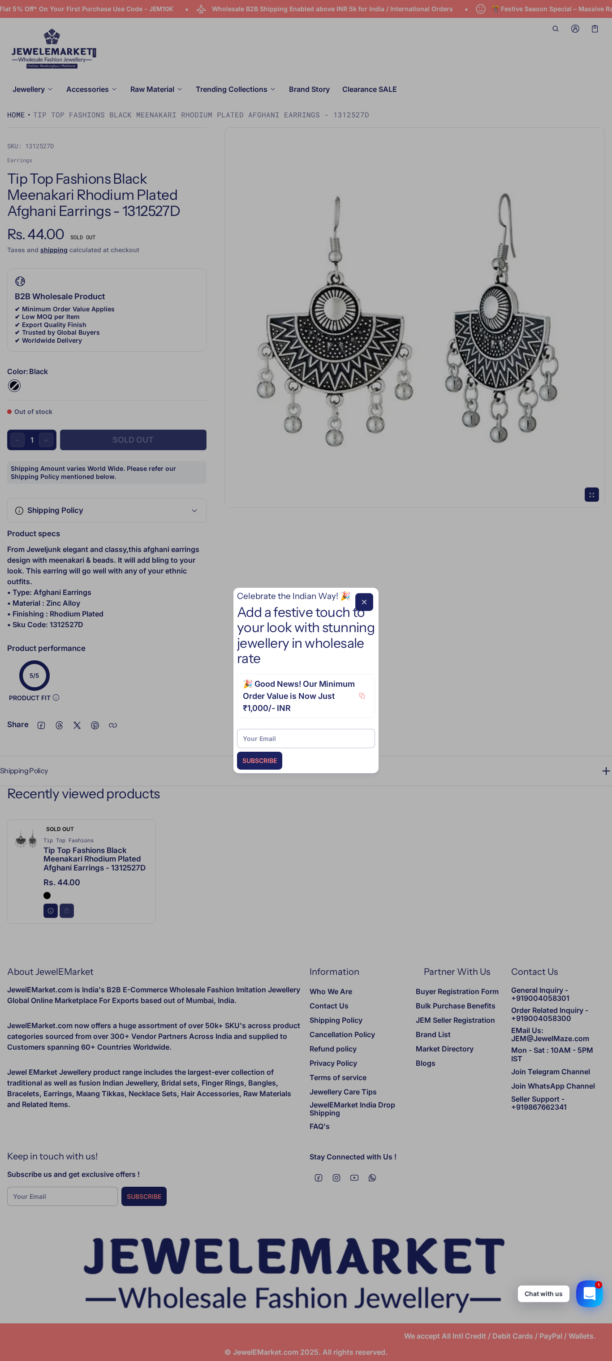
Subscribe (259, 760)
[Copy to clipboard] (362, 696)
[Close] (364, 602)
